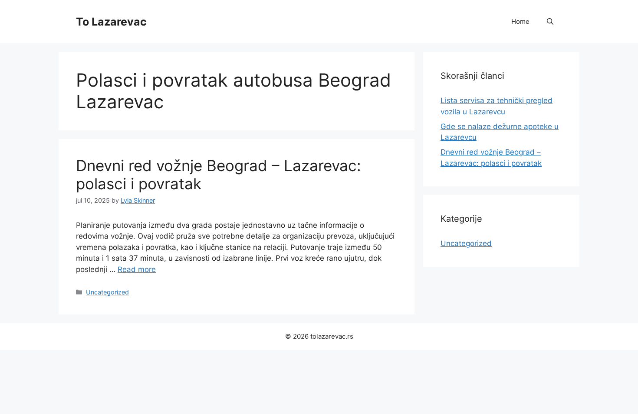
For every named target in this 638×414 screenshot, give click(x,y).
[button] (550, 22)
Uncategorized (107, 292)
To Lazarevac (111, 21)
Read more (137, 269)
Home (520, 21)
